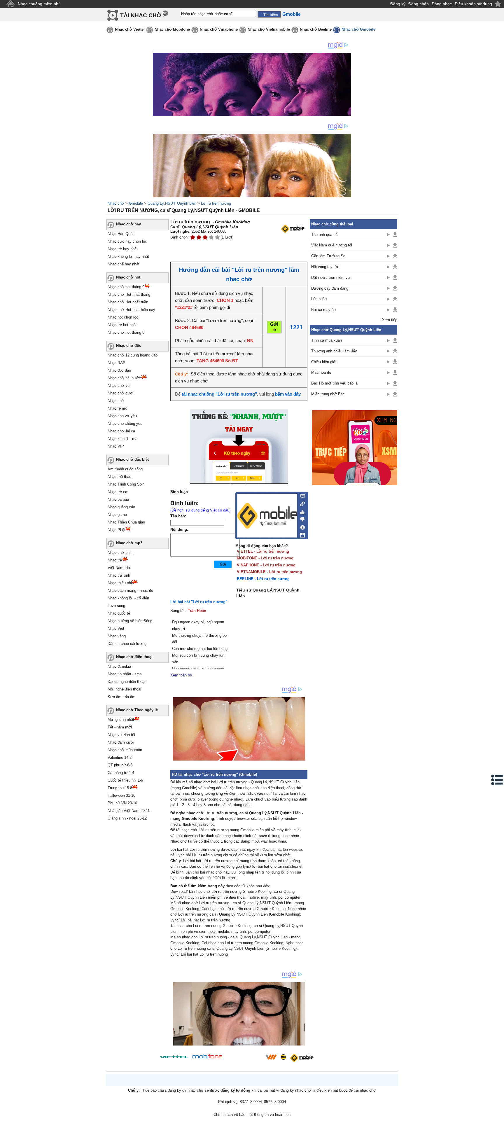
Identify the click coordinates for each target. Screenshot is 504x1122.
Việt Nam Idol (119, 568)
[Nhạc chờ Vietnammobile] (271, 1057)
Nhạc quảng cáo (121, 507)
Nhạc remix (117, 408)
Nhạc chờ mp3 (129, 543)
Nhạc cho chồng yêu (125, 423)
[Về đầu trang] (498, 1116)
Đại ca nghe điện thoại (126, 681)
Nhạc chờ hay (128, 224)
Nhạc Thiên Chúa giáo (126, 522)
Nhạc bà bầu (118, 499)
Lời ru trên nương (216, 203)
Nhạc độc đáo (119, 370)
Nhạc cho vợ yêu (122, 416)
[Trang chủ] (10, 4)
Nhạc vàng (117, 636)
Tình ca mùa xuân (326, 340)
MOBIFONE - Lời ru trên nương (265, 558)
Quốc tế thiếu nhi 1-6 (125, 780)
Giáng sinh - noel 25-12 (127, 818)
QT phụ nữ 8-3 (120, 765)
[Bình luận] (300, 496)
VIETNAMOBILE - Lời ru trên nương (269, 572)
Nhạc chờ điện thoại (134, 657)
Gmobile (136, 203)
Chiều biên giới (324, 362)
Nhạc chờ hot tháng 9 (126, 287)
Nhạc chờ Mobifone (172, 29)
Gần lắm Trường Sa (328, 256)
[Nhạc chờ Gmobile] (302, 1058)
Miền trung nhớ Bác (328, 394)
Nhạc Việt (116, 628)
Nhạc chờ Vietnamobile (269, 29)
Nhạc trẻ (115, 560)
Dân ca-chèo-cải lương (127, 643)
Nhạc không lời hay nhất (128, 256)
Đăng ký (397, 3)
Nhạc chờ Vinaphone (219, 29)
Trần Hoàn (197, 610)
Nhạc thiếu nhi (120, 583)
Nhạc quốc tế (119, 613)
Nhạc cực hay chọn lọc (127, 241)
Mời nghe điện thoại (124, 689)
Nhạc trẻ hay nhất (123, 249)
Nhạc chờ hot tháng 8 (126, 332)
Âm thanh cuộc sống (125, 469)
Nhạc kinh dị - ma (122, 438)
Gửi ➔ (274, 327)
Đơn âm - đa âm (121, 697)
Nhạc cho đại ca (121, 431)
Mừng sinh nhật (121, 719)
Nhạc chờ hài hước (124, 378)
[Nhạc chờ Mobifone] (207, 1057)
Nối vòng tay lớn (325, 267)
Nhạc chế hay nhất (123, 264)
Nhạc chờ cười (121, 393)
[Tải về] (395, 234)
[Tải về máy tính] (300, 533)
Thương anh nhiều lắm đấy (334, 351)
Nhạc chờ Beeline (316, 29)
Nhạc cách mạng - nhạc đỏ (130, 590)
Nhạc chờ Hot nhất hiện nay (131, 309)
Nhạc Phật (116, 530)
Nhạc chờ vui (119, 385)
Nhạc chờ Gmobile (358, 29)
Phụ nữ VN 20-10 (122, 803)
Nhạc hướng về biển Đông (130, 621)
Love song (116, 605)
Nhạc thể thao (119, 476)
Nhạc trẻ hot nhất (122, 325)
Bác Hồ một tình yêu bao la (334, 383)
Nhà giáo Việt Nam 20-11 (129, 810)
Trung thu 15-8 (120, 788)
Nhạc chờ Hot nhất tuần (128, 302)
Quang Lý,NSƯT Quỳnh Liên (172, 203)
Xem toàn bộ (181, 675)
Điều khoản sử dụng (473, 3)
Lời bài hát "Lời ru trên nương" (198, 602)
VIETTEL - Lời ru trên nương (263, 551)
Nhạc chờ (116, 203)
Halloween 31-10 (121, 795)
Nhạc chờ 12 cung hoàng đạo (133, 355)
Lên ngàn (319, 299)
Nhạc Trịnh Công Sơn (126, 484)
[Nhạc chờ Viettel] (174, 1057)
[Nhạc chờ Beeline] (283, 1057)
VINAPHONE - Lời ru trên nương (266, 565)
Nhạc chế (116, 401)
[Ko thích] (300, 518)
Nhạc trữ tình (119, 575)
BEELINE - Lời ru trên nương (263, 579)
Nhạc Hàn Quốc (121, 234)
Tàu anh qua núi (324, 234)
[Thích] (300, 511)
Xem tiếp (389, 320)
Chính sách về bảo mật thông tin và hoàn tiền (252, 1114)
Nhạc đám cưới (121, 742)
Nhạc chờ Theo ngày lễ (137, 710)
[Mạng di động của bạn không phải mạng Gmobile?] (292, 229)
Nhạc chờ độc (128, 345)
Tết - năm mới (120, 727)
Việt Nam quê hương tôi (331, 245)
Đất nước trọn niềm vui (331, 277)
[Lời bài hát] (300, 526)
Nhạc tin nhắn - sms (125, 674)
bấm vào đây (288, 394)
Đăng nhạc (442, 3)
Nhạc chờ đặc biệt (132, 459)
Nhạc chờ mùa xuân (125, 750)
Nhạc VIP (116, 446)
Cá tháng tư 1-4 (121, 772)
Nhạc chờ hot (128, 277)
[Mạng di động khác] (300, 503)
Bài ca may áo (323, 309)
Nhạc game (117, 514)
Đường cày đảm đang (329, 288)
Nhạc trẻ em (118, 492)
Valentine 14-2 (120, 757)
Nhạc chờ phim (121, 552)
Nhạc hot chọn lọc (123, 317)
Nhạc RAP (116, 363)
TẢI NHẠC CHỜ (140, 15)
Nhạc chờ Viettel (130, 29)
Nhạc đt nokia (119, 666)
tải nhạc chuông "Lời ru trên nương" (219, 394)
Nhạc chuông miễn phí (39, 3)
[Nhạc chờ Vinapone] (244, 1059)
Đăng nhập (418, 3)
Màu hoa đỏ (321, 372)
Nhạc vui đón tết (121, 735)
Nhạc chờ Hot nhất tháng (129, 294)
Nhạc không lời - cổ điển (128, 598)
